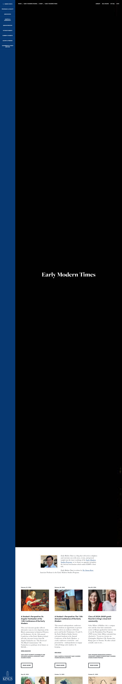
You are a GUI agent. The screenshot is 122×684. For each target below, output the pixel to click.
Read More (27, 665)
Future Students (7, 30)
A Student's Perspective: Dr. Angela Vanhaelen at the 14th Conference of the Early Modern (33, 619)
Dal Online (105, 3)
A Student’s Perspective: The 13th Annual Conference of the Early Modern (69, 618)
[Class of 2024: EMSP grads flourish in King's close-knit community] (102, 600)
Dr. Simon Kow (88, 570)
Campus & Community (7, 19)
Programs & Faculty (7, 9)
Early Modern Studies (30, 3)
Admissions (7, 14)
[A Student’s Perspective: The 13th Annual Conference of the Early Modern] (69, 600)
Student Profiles (98, 657)
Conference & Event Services (7, 46)
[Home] (7, 676)
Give (117, 3)
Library (98, 3)
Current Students (8, 35)
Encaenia (95, 654)
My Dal (112, 3)
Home (20, 3)
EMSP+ (41, 3)
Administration (7, 25)
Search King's (8, 4)
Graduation (101, 654)
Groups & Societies (65, 657)
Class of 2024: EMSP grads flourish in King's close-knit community (99, 618)
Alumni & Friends (8, 40)
